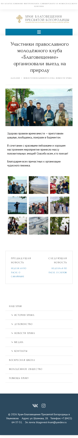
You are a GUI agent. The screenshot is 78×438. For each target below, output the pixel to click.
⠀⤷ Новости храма (22, 333)
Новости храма (64, 78)
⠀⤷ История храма (22, 315)
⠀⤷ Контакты (18, 351)
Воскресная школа (22, 360)
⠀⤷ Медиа (16, 342)
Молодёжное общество (25, 369)
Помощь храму (19, 378)
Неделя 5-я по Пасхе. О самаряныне (18, 272)
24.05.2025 (15, 78)
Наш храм (15, 306)
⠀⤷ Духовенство (20, 324)
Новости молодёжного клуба (39, 78)
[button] (39, 32)
